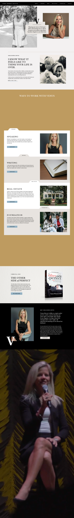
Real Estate (54, 3)
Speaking (43, 3)
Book (48, 3)
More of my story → (13, 80)
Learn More (12, 171)
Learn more (45, 337)
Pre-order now (16, 293)
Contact (70, 3)
